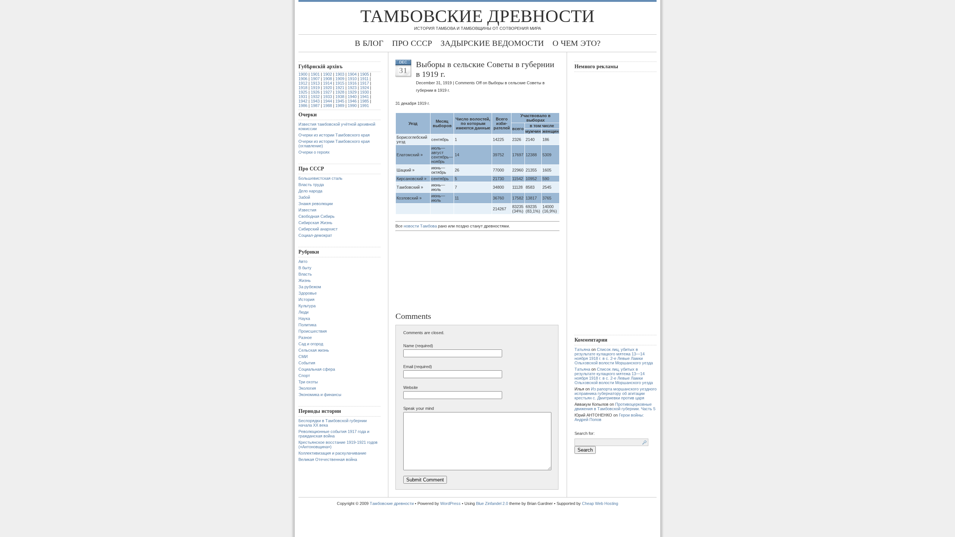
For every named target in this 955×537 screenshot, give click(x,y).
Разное (305, 337)
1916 (352, 83)
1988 (327, 105)
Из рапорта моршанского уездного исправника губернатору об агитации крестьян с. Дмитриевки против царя (615, 393)
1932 (315, 96)
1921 (339, 87)
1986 (302, 105)
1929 (352, 92)
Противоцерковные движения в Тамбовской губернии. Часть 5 (614, 406)
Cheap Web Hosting (600, 503)
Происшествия (312, 331)
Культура (307, 306)
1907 (315, 78)
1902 (327, 74)
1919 (315, 87)
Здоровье (307, 293)
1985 (364, 101)
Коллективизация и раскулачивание (332, 453)
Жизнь (304, 280)
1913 (315, 83)
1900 (302, 74)
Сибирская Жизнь (315, 222)
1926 (315, 92)
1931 (302, 96)
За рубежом (309, 287)
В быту (304, 268)
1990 (352, 105)
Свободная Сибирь (316, 216)
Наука (304, 318)
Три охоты (308, 382)
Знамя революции (315, 203)
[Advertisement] (434, 272)
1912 (302, 83)
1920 (327, 87)
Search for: (584, 433)
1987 (315, 105)
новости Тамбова (420, 226)
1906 (302, 78)
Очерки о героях (314, 152)
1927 (327, 92)
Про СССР (412, 43)
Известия (307, 210)
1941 (364, 96)
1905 (364, 74)
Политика (307, 325)
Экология (307, 388)
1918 (302, 87)
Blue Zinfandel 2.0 (492, 503)
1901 (315, 74)
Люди (303, 312)
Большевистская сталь (320, 178)
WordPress (450, 503)
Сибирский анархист (318, 229)
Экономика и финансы (319, 394)
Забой (304, 197)
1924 (364, 87)
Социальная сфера (316, 369)
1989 (339, 105)
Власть (305, 274)
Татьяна (582, 349)
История (306, 299)
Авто (302, 261)
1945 (339, 101)
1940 (352, 96)
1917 (364, 83)
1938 (339, 96)
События (306, 363)
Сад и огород (310, 344)
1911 (364, 78)
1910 (352, 78)
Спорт (304, 375)
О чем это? (576, 43)
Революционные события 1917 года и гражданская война (333, 433)
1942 (302, 101)
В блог (369, 43)
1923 (352, 87)
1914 (327, 83)
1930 (364, 92)
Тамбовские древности (477, 16)
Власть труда (311, 184)
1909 (339, 78)
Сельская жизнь (313, 350)
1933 (327, 96)
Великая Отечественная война (327, 459)
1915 (339, 83)
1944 (327, 101)
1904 (352, 74)
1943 (315, 101)
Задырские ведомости (492, 43)
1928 (339, 92)
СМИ (303, 356)
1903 (339, 74)
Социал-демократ (315, 235)
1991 (364, 105)
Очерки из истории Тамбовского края (334, 135)
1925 (302, 92)
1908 (327, 78)
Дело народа (310, 191)
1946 (352, 101)
